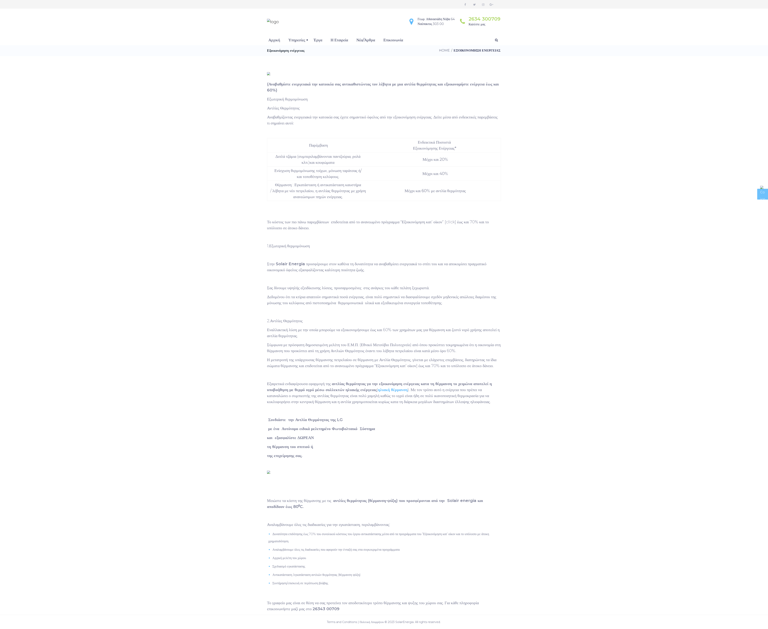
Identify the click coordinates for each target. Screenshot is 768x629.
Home (444, 50)
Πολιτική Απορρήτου (372, 622)
